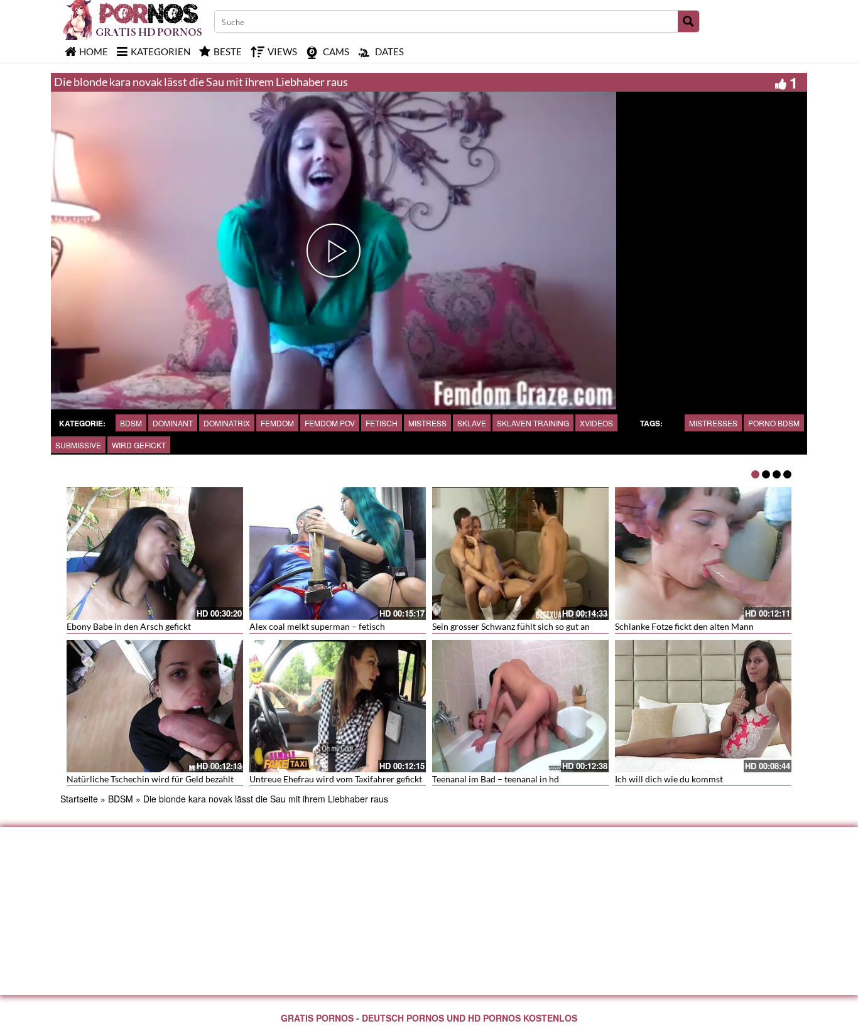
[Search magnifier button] (688, 21)
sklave (471, 423)
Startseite (79, 798)
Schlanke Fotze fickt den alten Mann (684, 626)
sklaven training (533, 423)
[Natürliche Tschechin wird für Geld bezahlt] (155, 706)
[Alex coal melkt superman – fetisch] (337, 553)
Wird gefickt (139, 445)
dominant (173, 423)
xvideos (596, 423)
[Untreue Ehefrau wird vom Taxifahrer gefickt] (337, 706)
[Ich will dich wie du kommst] (703, 706)
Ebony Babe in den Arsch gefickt (129, 626)
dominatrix (227, 423)
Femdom (277, 423)
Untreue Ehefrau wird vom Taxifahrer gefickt (335, 779)
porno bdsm (774, 423)
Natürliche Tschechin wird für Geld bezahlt (150, 779)
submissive (78, 445)
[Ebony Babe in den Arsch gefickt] (155, 553)
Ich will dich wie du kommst (669, 779)
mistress (427, 423)
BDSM (131, 423)
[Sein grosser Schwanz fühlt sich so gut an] (520, 553)
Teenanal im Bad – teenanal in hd (495, 779)
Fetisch (382, 423)
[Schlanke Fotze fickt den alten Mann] (703, 553)
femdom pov (330, 423)
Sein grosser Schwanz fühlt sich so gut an (511, 626)
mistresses (713, 423)
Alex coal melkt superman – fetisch (317, 626)
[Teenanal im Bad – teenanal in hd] (520, 706)
